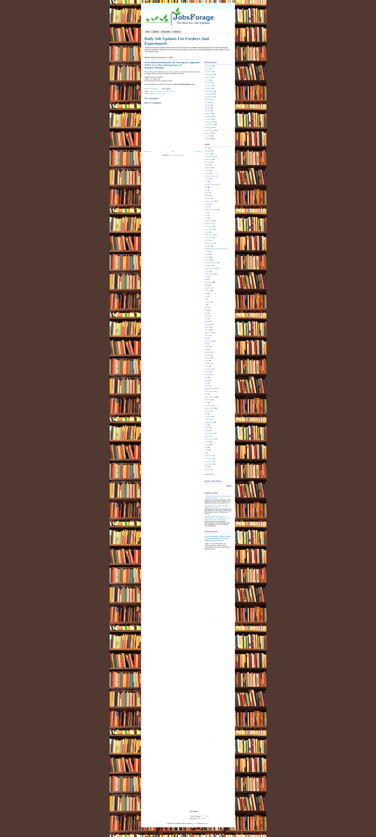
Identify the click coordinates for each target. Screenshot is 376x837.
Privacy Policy (166, 31)
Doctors (207, 240)
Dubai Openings (209, 243)
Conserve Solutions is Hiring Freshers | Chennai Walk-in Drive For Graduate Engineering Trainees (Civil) (218, 538)
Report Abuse (209, 474)
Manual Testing (153, 91)
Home (148, 31)
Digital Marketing (209, 235)
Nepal (206, 349)
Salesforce (208, 400)
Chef (206, 212)
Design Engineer (209, 229)
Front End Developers (211, 262)
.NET (206, 148)
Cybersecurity (208, 223)
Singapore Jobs (209, 422)
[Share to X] (166, 89)
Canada (207, 204)
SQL (206, 425)
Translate (203, 818)
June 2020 (208, 138)
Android (207, 165)
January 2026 (208, 66)
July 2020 (207, 136)
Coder (206, 218)
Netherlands (208, 352)
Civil (206, 215)
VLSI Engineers (209, 458)
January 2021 (208, 119)
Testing (171, 91)
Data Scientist (209, 226)
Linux (206, 318)
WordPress (208, 469)
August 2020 (208, 133)
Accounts (207, 153)
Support (207, 427)
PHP (206, 377)
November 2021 (209, 94)
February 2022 (209, 85)
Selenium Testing (163, 91)
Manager (207, 330)
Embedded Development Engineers (215, 248)
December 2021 (209, 91)
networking (208, 355)
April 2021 (207, 110)
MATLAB (207, 335)
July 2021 (207, 102)
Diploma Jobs (208, 237)
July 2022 (207, 80)
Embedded (208, 246)
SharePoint (208, 419)
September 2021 (209, 97)
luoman (194, 823)
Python (207, 380)
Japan (206, 307)
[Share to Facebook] (168, 89)
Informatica (208, 288)
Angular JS (208, 167)
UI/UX (206, 450)
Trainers (207, 444)
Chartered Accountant (211, 209)
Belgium (207, 193)
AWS (206, 181)
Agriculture (208, 162)
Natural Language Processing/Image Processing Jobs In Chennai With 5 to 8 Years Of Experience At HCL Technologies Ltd (218, 518)
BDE (206, 187)
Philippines (208, 374)
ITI (205, 304)
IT (205, 299)
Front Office (208, 265)
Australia (207, 179)
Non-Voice (207, 358)
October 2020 (208, 127)
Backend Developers (210, 184)
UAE (206, 447)
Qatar (206, 383)
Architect (207, 173)
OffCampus (208, 363)
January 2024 (208, 71)
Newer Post (147, 151)
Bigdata (207, 195)
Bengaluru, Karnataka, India (158, 93)
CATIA (206, 207)
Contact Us (177, 31)
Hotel (206, 276)
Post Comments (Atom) (176, 155)
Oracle (206, 366)
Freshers (207, 260)
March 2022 (208, 83)
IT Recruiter (208, 302)
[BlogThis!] (164, 89)
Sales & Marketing (210, 397)
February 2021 (209, 116)
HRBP (206, 285)
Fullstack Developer (210, 268)
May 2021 (207, 108)
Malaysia (207, 327)
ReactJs (207, 386)
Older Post (198, 151)
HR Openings (208, 282)
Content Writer (209, 221)
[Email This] (162, 89)
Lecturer (207, 316)
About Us (155, 31)
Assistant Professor (210, 176)
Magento (207, 321)
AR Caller (207, 170)
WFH (206, 467)
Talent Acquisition (210, 439)
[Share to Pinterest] (170, 89)
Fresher (207, 257)
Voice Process (209, 461)
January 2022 (208, 88)
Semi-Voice (208, 411)
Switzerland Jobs (209, 433)
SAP (206, 402)
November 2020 (209, 124)
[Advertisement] (218, 585)
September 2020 (209, 130)
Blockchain (208, 198)
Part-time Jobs (209, 369)
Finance (207, 254)
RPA (206, 394)
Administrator (208, 159)
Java (206, 310)
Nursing (207, 360)
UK (205, 453)
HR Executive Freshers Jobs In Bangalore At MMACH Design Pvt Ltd (217, 506)
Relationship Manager (211, 388)
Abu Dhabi (208, 151)
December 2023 (209, 74)
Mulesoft (207, 346)
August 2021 (208, 99)
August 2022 (208, 77)
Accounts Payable (210, 156)
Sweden (207, 430)
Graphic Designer (209, 274)
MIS (206, 344)
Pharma (207, 372)
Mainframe (208, 324)
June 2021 (208, 105)
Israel (206, 296)
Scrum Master (209, 405)
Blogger (206, 823)
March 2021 (208, 113)
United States (208, 455)
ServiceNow (208, 416)
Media (206, 338)
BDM (206, 190)
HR (205, 279)
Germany (207, 271)
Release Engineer (210, 391)
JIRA (206, 313)
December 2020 (209, 122)
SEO (206, 413)
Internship (207, 290)
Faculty (207, 251)
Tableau (207, 436)
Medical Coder (209, 341)
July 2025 (207, 69)
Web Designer (209, 464)
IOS (206, 293)
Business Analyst (210, 201)
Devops (207, 232)
